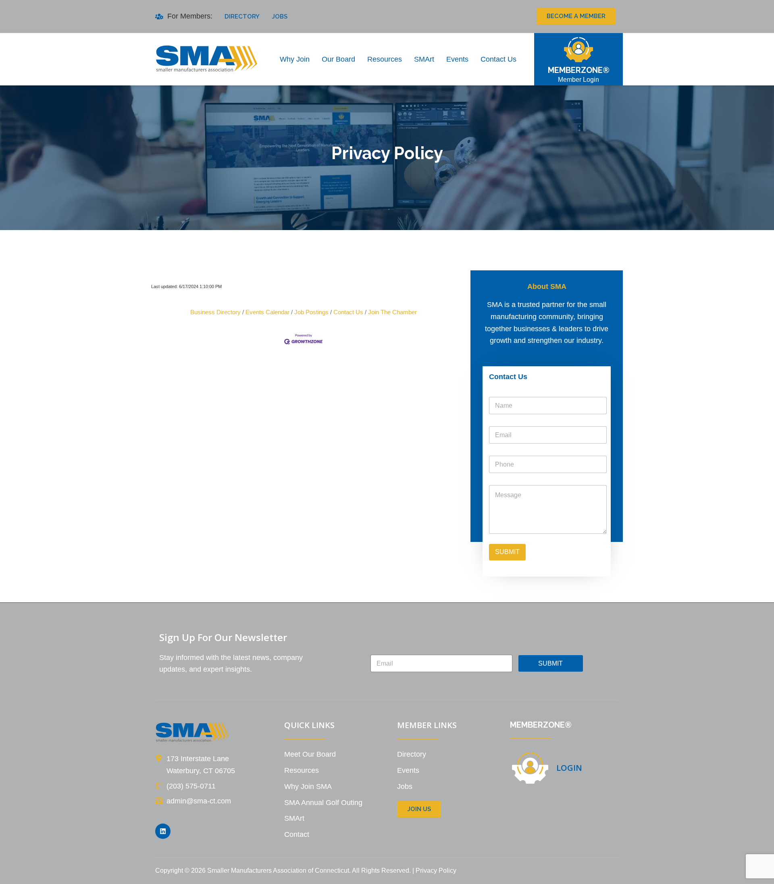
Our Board (338, 59)
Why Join (295, 59)
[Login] (530, 768)
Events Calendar (267, 312)
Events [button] (457, 59)
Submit (507, 551)
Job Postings (311, 312)
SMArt (424, 59)
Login (569, 767)
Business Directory (215, 312)
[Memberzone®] (578, 49)
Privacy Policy (436, 870)
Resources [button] (384, 59)
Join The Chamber (392, 312)
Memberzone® (579, 70)
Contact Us (498, 59)
